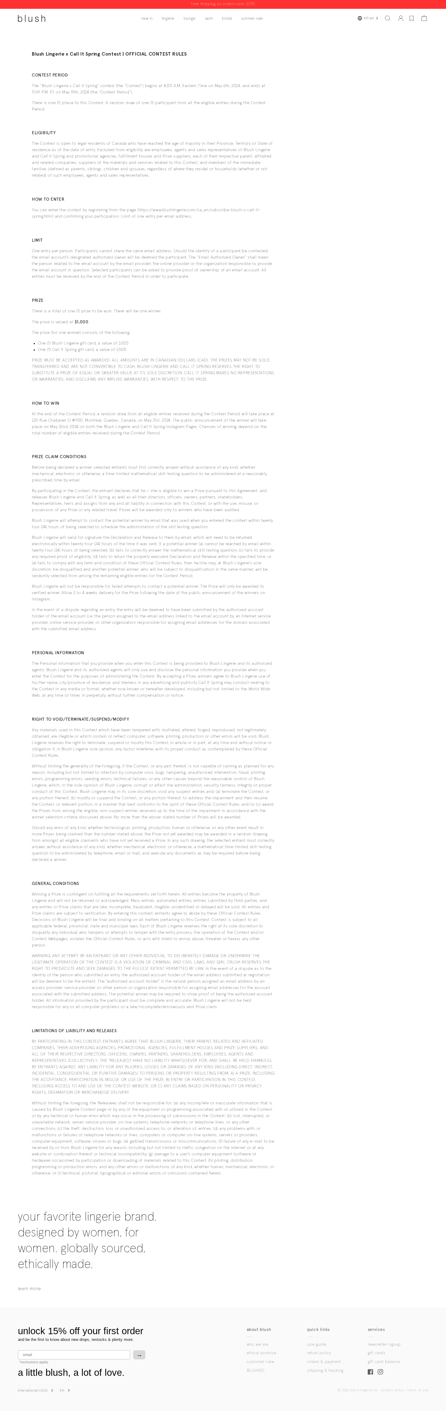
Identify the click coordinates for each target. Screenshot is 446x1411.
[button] (387, 18)
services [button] (376, 1329)
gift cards (377, 1353)
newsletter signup (384, 1344)
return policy (319, 1353)
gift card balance (384, 1362)
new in (147, 19)
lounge (190, 19)
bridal (227, 19)
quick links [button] (318, 1329)
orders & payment (324, 1362)
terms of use (417, 1390)
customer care (260, 1362)
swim (209, 19)
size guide (316, 1344)
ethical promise (261, 1353)
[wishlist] (412, 18)
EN (62, 1390)
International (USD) (33, 1390)
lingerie (168, 19)
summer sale (252, 19)
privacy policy (392, 1390)
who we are (258, 1344)
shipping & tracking (325, 1370)
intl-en (368, 18)
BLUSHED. (256, 1370)
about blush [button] (259, 1329)
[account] (401, 18)
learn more (29, 1288)
